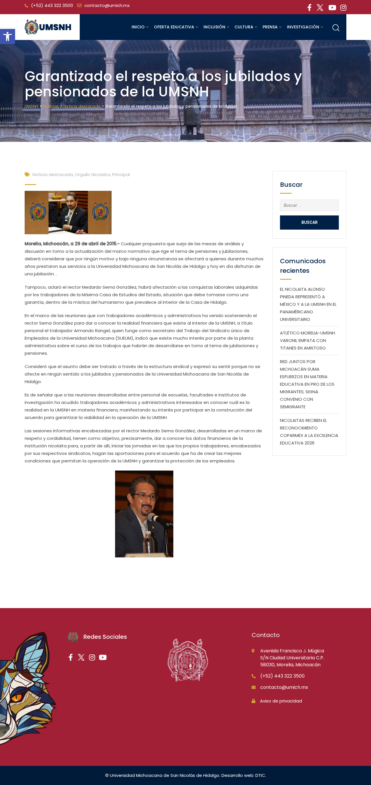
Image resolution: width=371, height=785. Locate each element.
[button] (7, 36)
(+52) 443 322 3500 (52, 5)
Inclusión (214, 27)
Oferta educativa (174, 27)
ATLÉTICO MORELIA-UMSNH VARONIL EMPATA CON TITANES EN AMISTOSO (307, 340)
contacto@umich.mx (107, 5)
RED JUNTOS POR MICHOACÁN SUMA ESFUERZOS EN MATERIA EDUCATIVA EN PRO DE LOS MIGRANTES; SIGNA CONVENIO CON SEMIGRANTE (307, 384)
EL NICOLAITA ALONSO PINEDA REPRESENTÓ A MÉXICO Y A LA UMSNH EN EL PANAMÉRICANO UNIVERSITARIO (308, 304)
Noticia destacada (52, 174)
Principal (121, 174)
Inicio (138, 27)
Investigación (303, 27)
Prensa (270, 27)
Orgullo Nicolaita (92, 174)
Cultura (243, 27)
